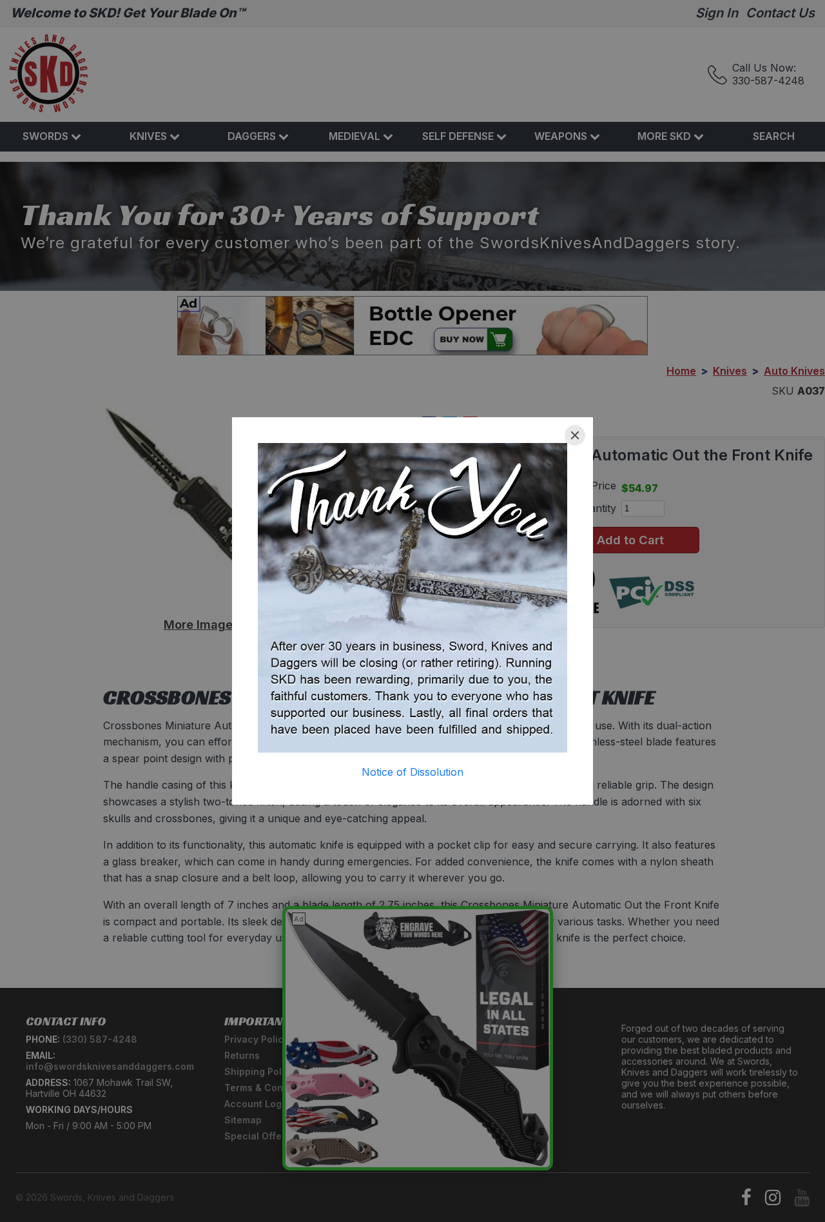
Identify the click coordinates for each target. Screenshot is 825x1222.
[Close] (575, 435)
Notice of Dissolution (412, 771)
